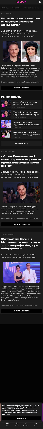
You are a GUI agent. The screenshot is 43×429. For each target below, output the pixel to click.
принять (21, 418)
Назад (35, 425)
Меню (7, 425)
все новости (21, 143)
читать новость (22, 88)
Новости (17, 425)
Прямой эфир (26, 425)
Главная (4, 8)
